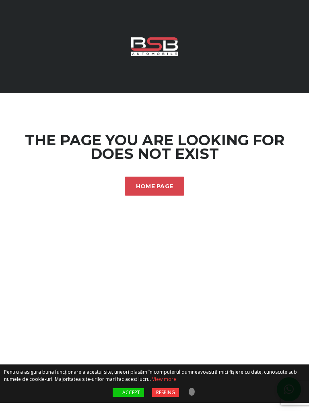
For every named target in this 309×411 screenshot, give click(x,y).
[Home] (154, 46)
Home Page (154, 186)
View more (164, 379)
